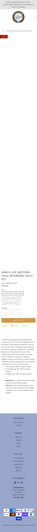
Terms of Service (18, 461)
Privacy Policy (18, 458)
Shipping (18, 467)
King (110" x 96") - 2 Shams (11, 303)
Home (3, 31)
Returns (18, 471)
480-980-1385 (18, 497)
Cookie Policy (18, 464)
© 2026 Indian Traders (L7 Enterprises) (13, 525)
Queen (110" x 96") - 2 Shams (11, 298)
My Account (18, 422)
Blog (18, 443)
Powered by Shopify (29, 525)
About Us (18, 437)
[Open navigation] (1, 17)
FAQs (18, 446)
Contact (18, 440)
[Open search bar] (4, 17)
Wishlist (18, 425)
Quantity (4, 308)
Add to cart (18, 320)
